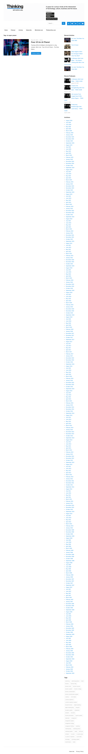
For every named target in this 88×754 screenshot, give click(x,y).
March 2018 (69, 327)
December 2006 (70, 603)
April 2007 (68, 595)
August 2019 (69, 292)
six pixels (73, 734)
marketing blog (68, 728)
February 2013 (69, 452)
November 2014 (70, 409)
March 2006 (69, 622)
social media (78, 736)
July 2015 (68, 392)
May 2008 (68, 569)
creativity (67, 696)
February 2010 (69, 525)
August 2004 (69, 661)
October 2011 (69, 485)
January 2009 (69, 552)
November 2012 (70, 458)
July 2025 (68, 147)
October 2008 (69, 558)
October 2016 (69, 362)
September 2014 (70, 413)
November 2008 (70, 556)
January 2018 (69, 331)
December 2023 (70, 186)
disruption (78, 707)
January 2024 (69, 184)
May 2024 (68, 175)
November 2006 (70, 605)
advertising (67, 681)
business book (68, 686)
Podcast (13, 30)
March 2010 (69, 523)
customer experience (69, 699)
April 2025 (68, 153)
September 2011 (70, 487)
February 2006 (69, 624)
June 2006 (68, 616)
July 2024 (68, 171)
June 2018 (68, 321)
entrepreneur (77, 710)
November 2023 (70, 188)
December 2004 (70, 652)
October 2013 (69, 435)
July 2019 (68, 294)
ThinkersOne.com (51, 30)
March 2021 (69, 253)
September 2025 (70, 143)
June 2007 (68, 591)
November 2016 (70, 360)
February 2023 (69, 206)
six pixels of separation (69, 736)
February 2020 (69, 280)
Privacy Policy (80, 751)
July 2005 (68, 638)
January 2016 (69, 380)
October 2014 (69, 411)
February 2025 (69, 157)
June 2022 (68, 223)
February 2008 (69, 575)
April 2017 (68, 349)
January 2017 (69, 356)
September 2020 (70, 266)
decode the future (68, 704)
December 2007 (70, 579)
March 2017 (69, 351)
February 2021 (69, 255)
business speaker (68, 688)
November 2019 (70, 286)
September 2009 (70, 536)
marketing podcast (76, 728)
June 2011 (68, 493)
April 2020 (68, 276)
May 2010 (68, 519)
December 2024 (70, 161)
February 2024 (69, 182)
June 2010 (68, 517)
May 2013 (68, 446)
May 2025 (68, 151)
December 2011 (70, 480)
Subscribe (29, 30)
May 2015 (68, 397)
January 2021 (69, 257)
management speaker (69, 720)
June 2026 (68, 124)
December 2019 (70, 284)
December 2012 (70, 456)
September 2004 (70, 659)
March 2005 (69, 646)
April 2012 (68, 472)
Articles (21, 30)
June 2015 (68, 394)
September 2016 (70, 364)
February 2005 (69, 648)
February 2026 (69, 132)
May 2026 (68, 126)
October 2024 (69, 165)
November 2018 (70, 311)
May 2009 (68, 544)
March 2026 (69, 130)
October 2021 (69, 239)
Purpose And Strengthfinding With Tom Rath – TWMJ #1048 (77, 87)
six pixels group (80, 734)
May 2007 (68, 593)
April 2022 (68, 227)
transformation (68, 742)
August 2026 (69, 120)
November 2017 (70, 335)
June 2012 (68, 468)
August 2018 (69, 317)
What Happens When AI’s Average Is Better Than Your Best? (77, 53)
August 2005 (69, 636)
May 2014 (68, 421)
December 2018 (70, 309)
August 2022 (69, 218)
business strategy (77, 688)
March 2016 (69, 376)
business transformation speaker (71, 694)
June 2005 (68, 640)
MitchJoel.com (39, 30)
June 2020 (68, 272)
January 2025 (69, 159)
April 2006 (68, 620)
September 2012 (70, 462)
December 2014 (70, 407)
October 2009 (69, 534)
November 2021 (70, 237)
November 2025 (70, 139)
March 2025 (69, 155)
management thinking (69, 726)
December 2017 (70, 333)
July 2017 (68, 343)
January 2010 (69, 528)
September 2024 (70, 167)
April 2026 (68, 128)
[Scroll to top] (85, 751)
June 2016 (68, 370)
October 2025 (69, 141)
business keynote (76, 686)
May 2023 (68, 200)
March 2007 (69, 597)
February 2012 (69, 476)
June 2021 (68, 247)
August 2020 (69, 268)
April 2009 (68, 546)
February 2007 (69, 599)
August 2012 (69, 464)
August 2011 (69, 489)
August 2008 (69, 562)
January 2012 (69, 478)
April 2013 (68, 448)
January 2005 (69, 650)
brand (82, 681)
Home (6, 30)
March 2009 (69, 548)
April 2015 (68, 399)
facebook (67, 712)
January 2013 (69, 454)
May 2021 (68, 249)
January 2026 (69, 134)
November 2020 (70, 261)
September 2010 (70, 511)
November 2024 (70, 163)
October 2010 (69, 509)
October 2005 (69, 632)
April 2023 (68, 202)
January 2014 (69, 429)
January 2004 (69, 669)
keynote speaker (79, 715)
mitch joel (81, 731)
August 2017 (69, 341)
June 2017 (68, 345)
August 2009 (69, 538)
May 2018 (68, 323)
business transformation (70, 691)
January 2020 (69, 282)
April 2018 (68, 325)
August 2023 (69, 194)
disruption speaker (69, 710)
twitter (74, 742)
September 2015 (70, 388)
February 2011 (69, 501)
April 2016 (68, 374)
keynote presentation (69, 715)
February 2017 (69, 354)
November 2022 (70, 212)
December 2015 (70, 382)
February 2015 (69, 403)
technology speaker (75, 739)
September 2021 (70, 241)
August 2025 (69, 145)
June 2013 (68, 444)
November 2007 (70, 581)
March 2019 (69, 302)
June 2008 (68, 566)
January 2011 (69, 503)
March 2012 (69, 474)
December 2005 (70, 628)
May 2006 (68, 618)
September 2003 (70, 673)
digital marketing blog (69, 707)
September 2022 (70, 216)
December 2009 (70, 530)
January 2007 (69, 601)
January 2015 (69, 405)
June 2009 (68, 542)
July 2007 (68, 589)
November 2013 (70, 433)
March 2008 (69, 573)
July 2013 (68, 442)
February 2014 (69, 427)
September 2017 (70, 339)
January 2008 (69, 577)
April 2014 (68, 423)
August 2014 (69, 415)
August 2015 (69, 390)
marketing (78, 726)
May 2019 (68, 298)
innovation (73, 712)
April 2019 (68, 300)
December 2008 (70, 554)
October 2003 (69, 671)
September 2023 (70, 192)
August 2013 (69, 440)
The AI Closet (74, 45)
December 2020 (70, 259)
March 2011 (69, 499)
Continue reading (35, 53)
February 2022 (69, 231)
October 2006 (69, 607)
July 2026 (68, 122)
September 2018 (70, 315)
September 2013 (70, 437)
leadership (67, 718)
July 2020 (68, 270)
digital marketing (77, 704)
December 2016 (70, 358)
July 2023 (68, 196)
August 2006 (69, 612)
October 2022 (69, 214)
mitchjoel (67, 734)
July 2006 (68, 614)
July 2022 (68, 220)
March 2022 (69, 229)
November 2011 (70, 482)
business (67, 683)
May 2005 (68, 642)
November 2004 (70, 654)
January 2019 (69, 306)
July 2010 (68, 515)
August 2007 (69, 587)
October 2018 (69, 313)
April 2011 (68, 497)
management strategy (69, 723)
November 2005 (70, 630)
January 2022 (69, 233)
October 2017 (69, 337)
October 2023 (69, 190)
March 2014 (69, 425)
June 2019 (68, 296)
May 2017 (68, 347)
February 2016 (69, 378)
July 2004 (68, 663)
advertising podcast (75, 681)
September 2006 (70, 609)
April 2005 (68, 644)
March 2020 (69, 278)
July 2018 (68, 319)
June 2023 (68, 198)
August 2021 (69, 243)
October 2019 (69, 288)
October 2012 (69, 460)
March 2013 (69, 450)
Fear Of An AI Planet (40, 42)
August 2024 (69, 169)
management (73, 718)
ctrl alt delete (73, 696)
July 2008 (68, 564)
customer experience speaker (71, 702)
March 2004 (69, 665)
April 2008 (68, 571)
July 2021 (68, 245)
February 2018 (69, 329)
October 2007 (69, 583)
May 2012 (68, 470)
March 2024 (69, 180)
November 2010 (70, 507)
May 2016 (68, 372)
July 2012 (68, 466)
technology (67, 739)
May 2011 (68, 495)
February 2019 (69, 304)
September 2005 (70, 634)
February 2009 (69, 550)
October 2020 (69, 263)
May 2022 (68, 225)
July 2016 (68, 368)
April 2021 (68, 251)
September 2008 (70, 560)
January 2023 (69, 208)
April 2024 (68, 178)
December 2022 (70, 210)
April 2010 (68, 521)
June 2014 (68, 419)
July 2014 (68, 417)
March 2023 (69, 204)
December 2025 (70, 137)
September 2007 (70, 585)
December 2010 (70, 505)
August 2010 (69, 513)
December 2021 (70, 235)
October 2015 (69, 386)
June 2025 (68, 149)
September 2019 (70, 290)
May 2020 (68, 274)
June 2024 (68, 173)
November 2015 (70, 384)
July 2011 (68, 491)
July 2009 (68, 540)
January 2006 (69, 626)
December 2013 (70, 431)
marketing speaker (69, 731)
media (76, 731)
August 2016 (69, 366)
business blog (73, 683)
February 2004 (69, 667)
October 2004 (69, 657)
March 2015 (69, 401)
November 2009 (70, 532)
